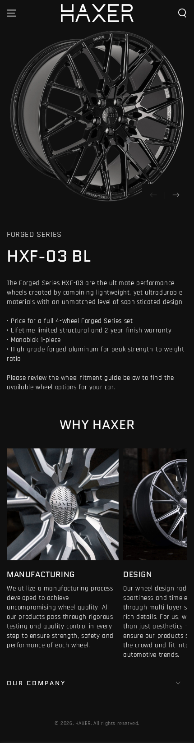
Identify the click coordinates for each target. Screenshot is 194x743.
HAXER (83, 723)
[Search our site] (182, 13)
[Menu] (11, 13)
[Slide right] (176, 195)
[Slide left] (153, 195)
